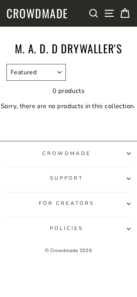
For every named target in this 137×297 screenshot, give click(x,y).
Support (67, 178)
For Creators (66, 203)
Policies (66, 228)
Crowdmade (37, 13)
